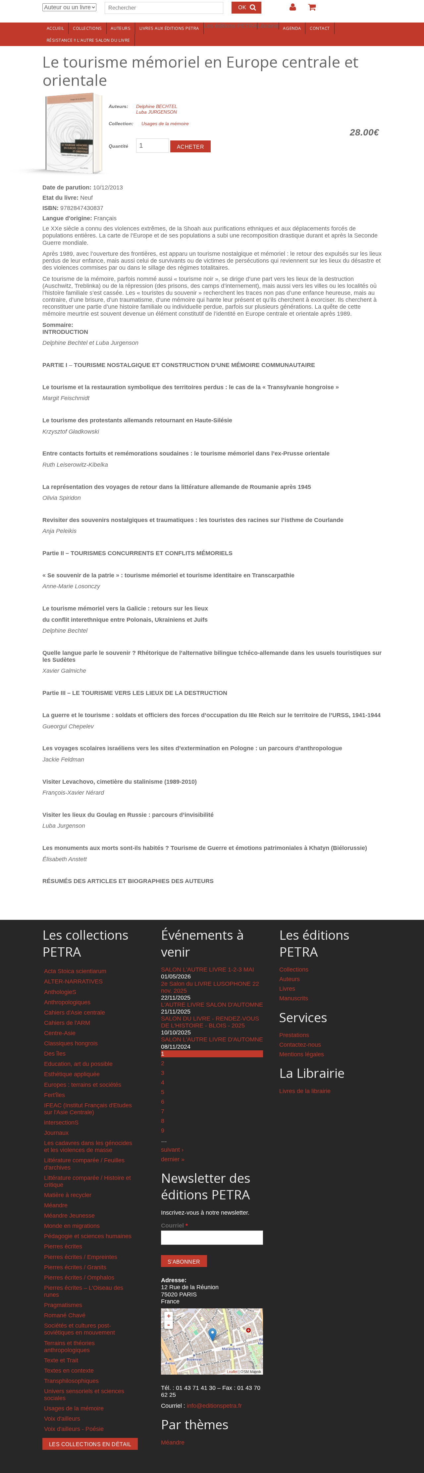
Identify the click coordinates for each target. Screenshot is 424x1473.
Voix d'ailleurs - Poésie (74, 1429)
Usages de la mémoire (165, 123)
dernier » (173, 1159)
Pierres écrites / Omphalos (79, 1277)
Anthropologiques (67, 1002)
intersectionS (61, 1122)
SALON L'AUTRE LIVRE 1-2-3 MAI (207, 969)
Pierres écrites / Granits (75, 1267)
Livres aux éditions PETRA (169, 28)
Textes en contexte (69, 1370)
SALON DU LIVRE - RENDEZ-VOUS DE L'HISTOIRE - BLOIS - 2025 (210, 1022)
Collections (87, 28)
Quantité (118, 146)
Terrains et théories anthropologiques (69, 1346)
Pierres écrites (63, 1246)
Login (289, 9)
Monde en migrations (72, 1226)
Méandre (56, 1205)
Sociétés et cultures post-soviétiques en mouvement (79, 1329)
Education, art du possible (78, 1064)
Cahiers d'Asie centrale (74, 1012)
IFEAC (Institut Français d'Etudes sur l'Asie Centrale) (88, 1109)
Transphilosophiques (71, 1381)
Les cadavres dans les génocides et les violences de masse (88, 1146)
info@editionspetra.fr (214, 1405)
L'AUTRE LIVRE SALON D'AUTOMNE (212, 1004)
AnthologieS (60, 992)
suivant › (172, 1149)
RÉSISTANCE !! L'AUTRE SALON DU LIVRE (88, 40)
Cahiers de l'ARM (67, 1023)
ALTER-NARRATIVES (73, 981)
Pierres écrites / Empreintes (80, 1257)
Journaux (56, 1133)
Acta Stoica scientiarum (75, 971)
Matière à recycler (67, 1195)
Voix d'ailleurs (62, 1418)
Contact (320, 28)
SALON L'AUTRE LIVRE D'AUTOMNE (212, 1039)
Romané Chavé (64, 1315)
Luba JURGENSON (156, 112)
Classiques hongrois (71, 1043)
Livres (287, 988)
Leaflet (232, 1372)
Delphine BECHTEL (156, 106)
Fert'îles (54, 1095)
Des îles (55, 1053)
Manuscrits (293, 998)
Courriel (174, 1225)
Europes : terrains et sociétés (82, 1084)
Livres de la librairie (305, 1091)
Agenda (292, 28)
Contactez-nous (300, 1044)
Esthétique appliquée (72, 1074)
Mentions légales (301, 1054)
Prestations (294, 1035)
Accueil (55, 28)
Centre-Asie (60, 1033)
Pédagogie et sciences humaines (88, 1236)
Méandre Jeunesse (69, 1215)
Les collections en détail (90, 1444)
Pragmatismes (63, 1305)
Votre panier (309, 9)
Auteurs (121, 28)
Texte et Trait (61, 1360)
